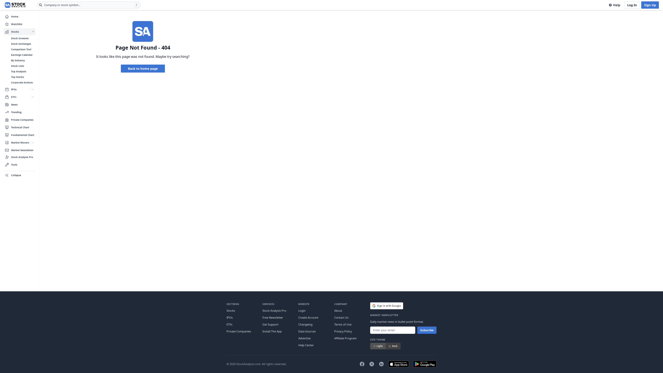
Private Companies (239, 331)
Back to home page (143, 68)
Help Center (306, 345)
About (338, 311)
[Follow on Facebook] (362, 364)
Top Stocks (17, 77)
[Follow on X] (371, 364)
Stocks (231, 311)
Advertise (304, 338)
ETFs (229, 324)
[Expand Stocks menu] (33, 32)
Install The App (272, 331)
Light (380, 346)
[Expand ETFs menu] (33, 97)
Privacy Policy (343, 331)
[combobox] (89, 5)
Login (302, 311)
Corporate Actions (22, 82)
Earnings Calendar (22, 54)
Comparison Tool (21, 49)
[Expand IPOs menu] (33, 89)
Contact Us (341, 317)
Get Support (270, 324)
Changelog (305, 324)
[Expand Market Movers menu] (33, 142)
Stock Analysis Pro (274, 311)
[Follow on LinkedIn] (381, 364)
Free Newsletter (272, 317)
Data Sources (307, 331)
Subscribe (427, 330)
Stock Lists (17, 66)
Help (616, 5)
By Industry (18, 60)
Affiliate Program (345, 338)
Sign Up (650, 5)
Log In (632, 5)
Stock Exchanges (21, 43)
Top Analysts (18, 71)
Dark (395, 346)
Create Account (308, 317)
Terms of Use (343, 324)
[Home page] (15, 5)
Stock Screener (20, 38)
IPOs (230, 317)
